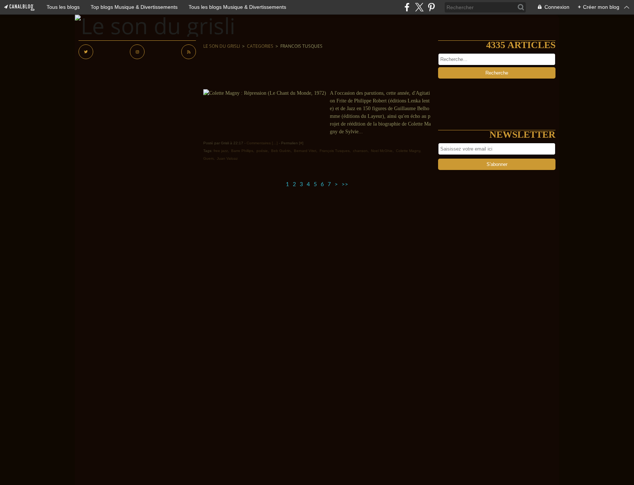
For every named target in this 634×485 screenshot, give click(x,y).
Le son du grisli (221, 46)
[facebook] (407, 7)
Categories (260, 46)
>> (345, 184)
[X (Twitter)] (419, 7)
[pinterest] (431, 7)
